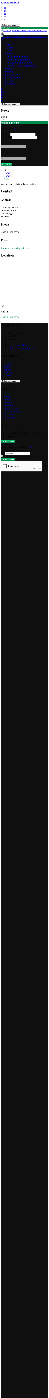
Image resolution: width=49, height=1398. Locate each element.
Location (8, 80)
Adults (4, 140)
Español (8, 369)
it (4, 19)
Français (8, 372)
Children (5, 152)
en (5, 10)
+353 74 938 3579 (10, 2)
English (7, 366)
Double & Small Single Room (21, 65)
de (5, 7)
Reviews (8, 68)
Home (7, 44)
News (9, 50)
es (5, 13)
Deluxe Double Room (17, 56)
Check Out (6, 137)
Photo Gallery (11, 74)
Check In (5, 134)
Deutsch (8, 363)
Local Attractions (12, 77)
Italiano (8, 375)
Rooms (7, 53)
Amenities (9, 71)
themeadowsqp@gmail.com (15, 248)
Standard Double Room (18, 59)
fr (5, 16)
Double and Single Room (19, 62)
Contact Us (9, 83)
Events (10, 47)
